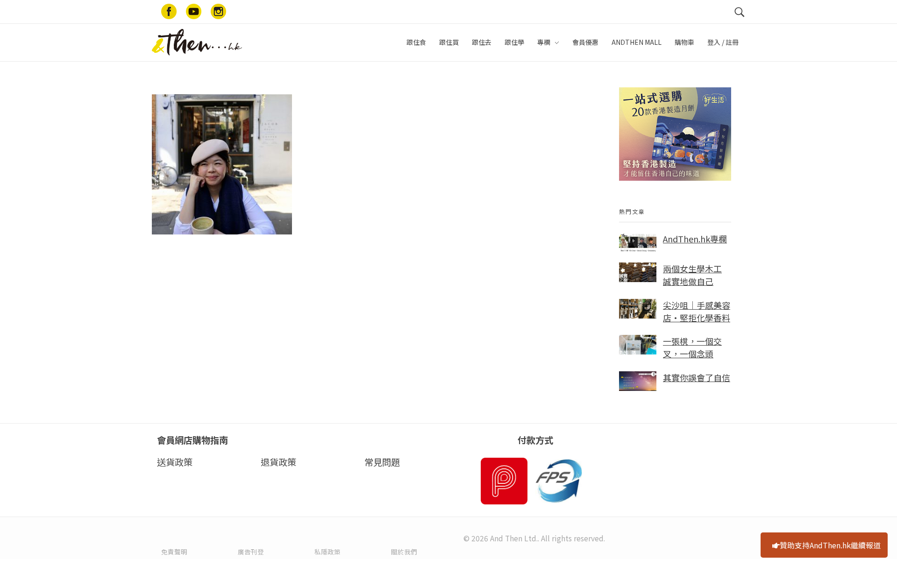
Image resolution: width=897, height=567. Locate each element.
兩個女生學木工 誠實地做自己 (692, 274)
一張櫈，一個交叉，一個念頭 (692, 347)
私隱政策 (327, 551)
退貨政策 (278, 461)
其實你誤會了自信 (696, 377)
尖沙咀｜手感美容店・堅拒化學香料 (696, 311)
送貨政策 (174, 461)
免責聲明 (174, 551)
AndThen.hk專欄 (695, 239)
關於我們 (404, 551)
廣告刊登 (251, 551)
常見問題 (382, 461)
